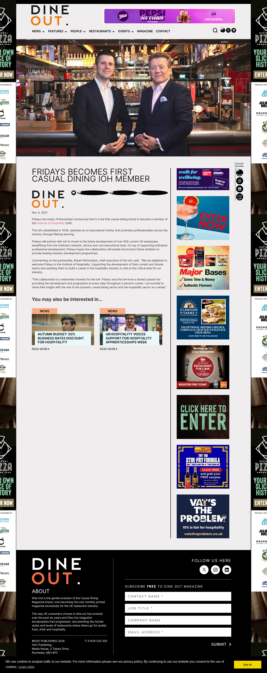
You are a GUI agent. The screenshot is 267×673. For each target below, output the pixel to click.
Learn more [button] (26, 667)
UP (239, 197)
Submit (218, 644)
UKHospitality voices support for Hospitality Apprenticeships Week (129, 338)
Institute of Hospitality (51, 223)
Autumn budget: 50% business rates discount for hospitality (61, 338)
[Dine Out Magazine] (50, 16)
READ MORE (40, 349)
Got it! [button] (248, 664)
